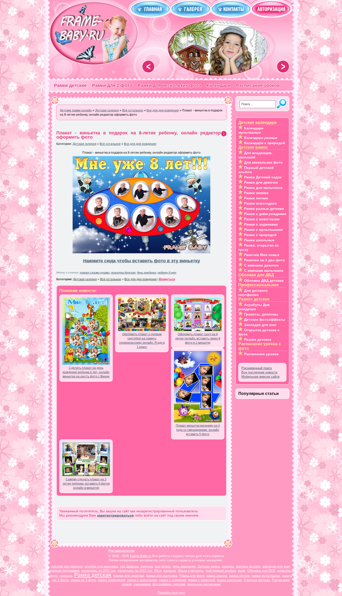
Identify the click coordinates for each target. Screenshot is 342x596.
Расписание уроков (258, 85)
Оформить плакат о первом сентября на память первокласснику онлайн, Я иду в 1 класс (142, 340)
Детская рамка (209, 566)
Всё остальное (110, 144)
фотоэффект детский (168, 584)
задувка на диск (248, 566)
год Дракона (129, 566)
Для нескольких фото (263, 162)
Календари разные (260, 138)
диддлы (228, 566)
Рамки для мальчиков (263, 188)
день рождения (184, 566)
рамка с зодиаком (172, 580)
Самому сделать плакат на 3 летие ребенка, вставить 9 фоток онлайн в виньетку (86, 484)
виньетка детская (123, 272)
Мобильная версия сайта (260, 376)
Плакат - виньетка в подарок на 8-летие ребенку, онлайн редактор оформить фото (138, 135)
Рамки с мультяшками (263, 230)
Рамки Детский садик (263, 177)
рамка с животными (142, 580)
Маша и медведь (191, 571)
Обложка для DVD (261, 571)
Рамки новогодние (260, 203)
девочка (146, 566)
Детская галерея (84, 144)
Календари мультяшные (250, 130)
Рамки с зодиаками (261, 224)
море (241, 571)
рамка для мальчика (161, 576)
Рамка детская (92, 575)
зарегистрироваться (115, 515)
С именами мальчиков (263, 271)
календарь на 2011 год (98, 571)
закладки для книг (276, 566)
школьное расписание (204, 584)
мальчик (169, 571)
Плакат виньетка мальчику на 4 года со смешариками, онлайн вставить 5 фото (198, 430)
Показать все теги (171, 593)
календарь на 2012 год (135, 571)
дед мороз (162, 566)
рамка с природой (201, 580)
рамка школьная (229, 580)
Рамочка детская (257, 580)
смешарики (142, 584)
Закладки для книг (260, 325)
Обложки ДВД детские (264, 281)
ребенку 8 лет (167, 272)
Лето (157, 571)
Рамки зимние (256, 193)
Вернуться (167, 279)
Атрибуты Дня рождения (253, 307)
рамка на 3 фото (83, 580)
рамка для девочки (128, 576)
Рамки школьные (259, 240)
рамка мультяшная (266, 576)
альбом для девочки (67, 566)
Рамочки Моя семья (261, 255)
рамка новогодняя (111, 580)
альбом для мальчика (101, 566)
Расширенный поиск (256, 368)
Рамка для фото (191, 576)
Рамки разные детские (264, 209)
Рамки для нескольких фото (169, 85)
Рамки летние (256, 198)
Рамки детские (70, 85)
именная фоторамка (64, 571)
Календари (219, 85)
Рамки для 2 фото (112, 85)
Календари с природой (264, 143)
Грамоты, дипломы (261, 314)
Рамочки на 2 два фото (264, 260)
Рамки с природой (260, 235)
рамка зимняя (216, 576)
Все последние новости (259, 372)
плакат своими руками (95, 272)
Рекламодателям (121, 551)
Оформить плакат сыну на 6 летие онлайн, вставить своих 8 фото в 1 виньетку (197, 338)
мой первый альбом (221, 571)
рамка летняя (239, 576)
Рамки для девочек (261, 182)
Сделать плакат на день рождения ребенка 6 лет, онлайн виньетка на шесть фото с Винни (86, 372)
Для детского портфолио (253, 293)
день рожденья (146, 272)
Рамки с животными (262, 219)
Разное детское (257, 339)
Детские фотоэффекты (264, 319)
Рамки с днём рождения (265, 214)
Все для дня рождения (140, 144)
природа (66, 576)
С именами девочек (261, 265)
